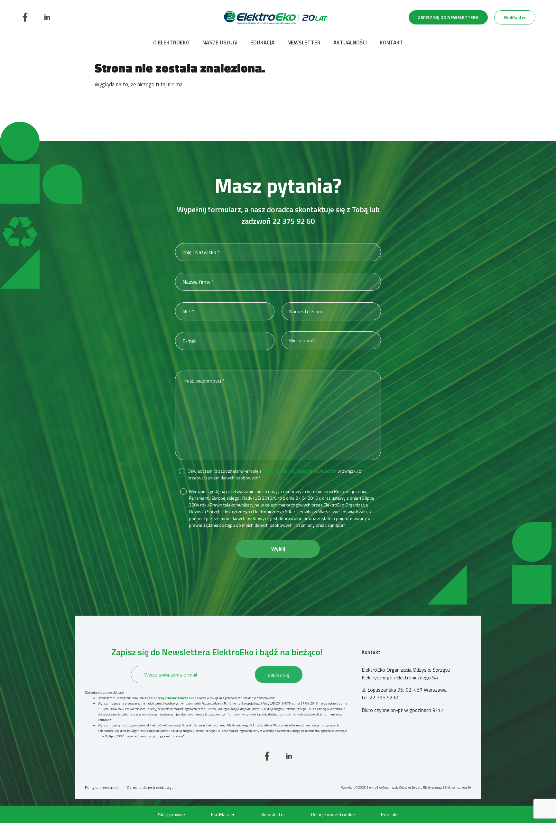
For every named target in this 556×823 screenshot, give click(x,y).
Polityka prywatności (102, 787)
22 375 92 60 (293, 221)
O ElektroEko (171, 42)
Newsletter (303, 42)
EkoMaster (223, 814)
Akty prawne (171, 814)
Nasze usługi (219, 42)
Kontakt (391, 42)
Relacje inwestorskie (333, 814)
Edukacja (262, 42)
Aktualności (350, 42)
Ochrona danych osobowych (151, 787)
